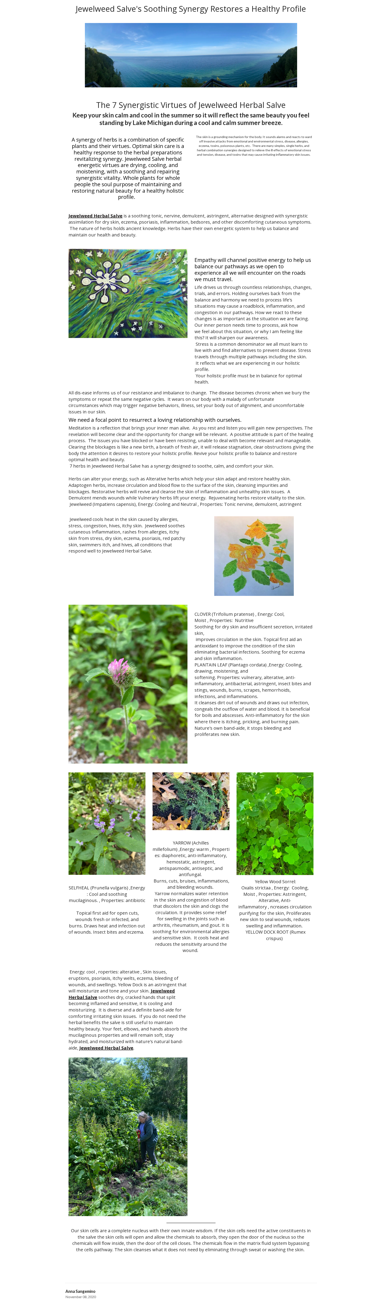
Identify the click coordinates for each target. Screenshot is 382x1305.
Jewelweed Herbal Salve (95, 216)
